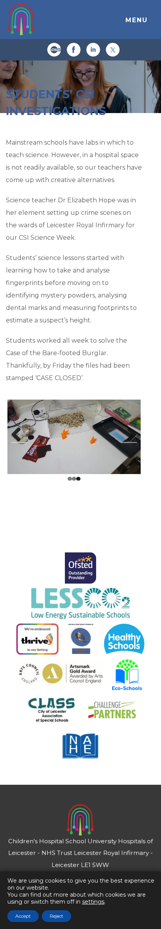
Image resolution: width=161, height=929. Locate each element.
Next (129, 435)
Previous (19, 435)
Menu (136, 20)
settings (93, 901)
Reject (56, 916)
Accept (23, 916)
